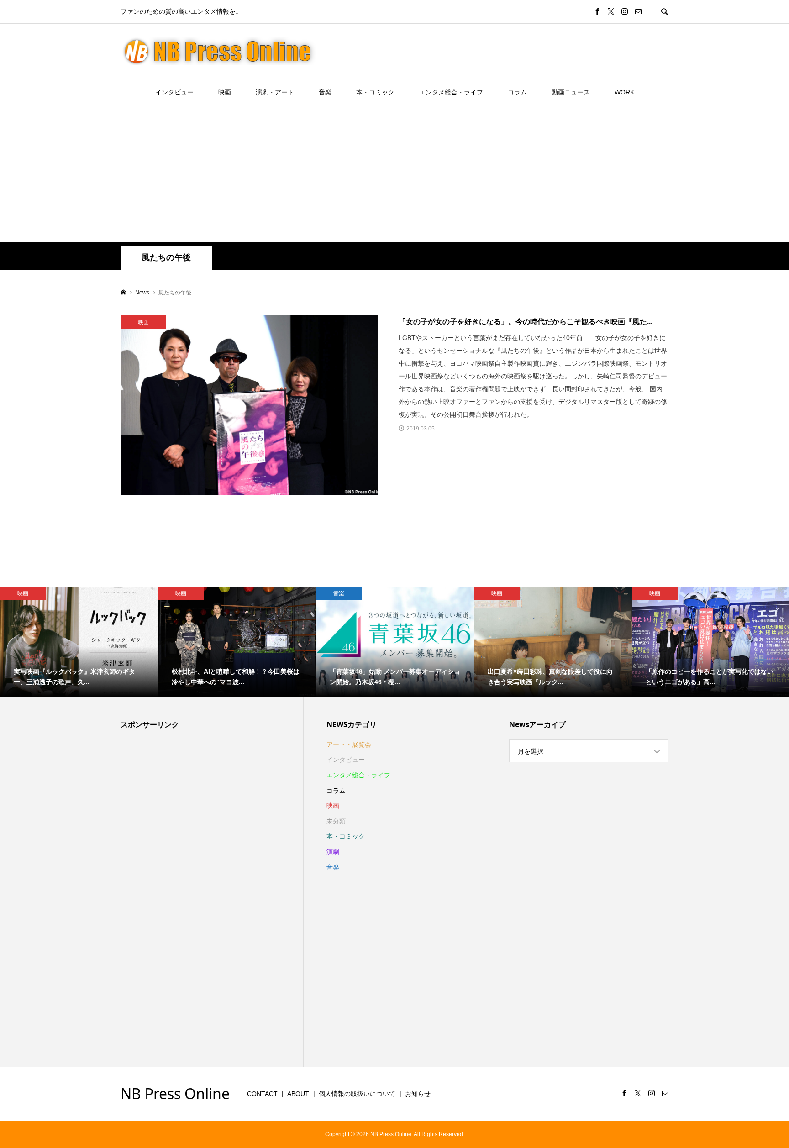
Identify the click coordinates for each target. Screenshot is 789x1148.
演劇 (332, 851)
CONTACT (262, 1093)
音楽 (325, 92)
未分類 (336, 821)
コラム (517, 92)
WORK (624, 92)
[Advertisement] (394, 174)
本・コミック (375, 92)
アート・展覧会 (348, 744)
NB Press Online (175, 1093)
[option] (79, 642)
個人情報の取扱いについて (357, 1093)
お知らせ (418, 1093)
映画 (224, 92)
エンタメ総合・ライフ (451, 92)
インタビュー (174, 92)
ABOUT (298, 1093)
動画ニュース (571, 92)
